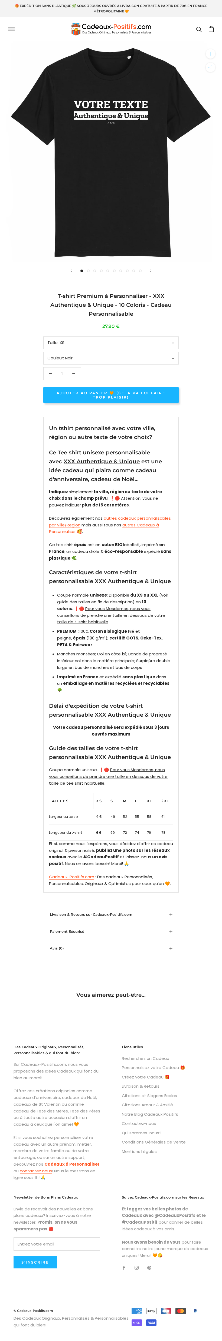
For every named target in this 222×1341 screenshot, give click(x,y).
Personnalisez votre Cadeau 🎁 (153, 1067)
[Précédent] (71, 271)
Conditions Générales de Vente (154, 1142)
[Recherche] (199, 29)
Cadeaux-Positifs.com (71, 877)
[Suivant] (151, 271)
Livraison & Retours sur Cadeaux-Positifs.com (91, 914)
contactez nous (36, 1171)
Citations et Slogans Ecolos (149, 1095)
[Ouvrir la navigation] (11, 29)
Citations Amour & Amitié (147, 1105)
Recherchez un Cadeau (145, 1058)
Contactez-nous (139, 1123)
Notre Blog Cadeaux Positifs (150, 1114)
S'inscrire (35, 1262)
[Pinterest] (149, 1267)
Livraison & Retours (140, 1086)
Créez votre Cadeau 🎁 (146, 1077)
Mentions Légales (139, 1151)
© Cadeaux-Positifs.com (33, 1311)
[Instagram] (137, 1267)
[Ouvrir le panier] (211, 29)
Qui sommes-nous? (141, 1133)
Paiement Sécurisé (67, 931)
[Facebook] (124, 1267)
